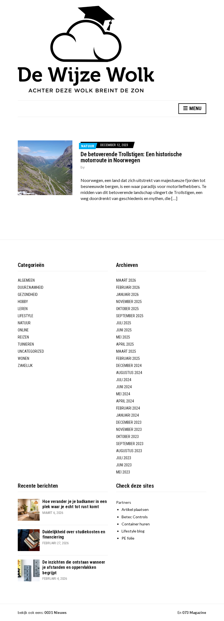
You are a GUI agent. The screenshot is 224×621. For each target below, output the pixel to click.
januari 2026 (127, 294)
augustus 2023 (129, 451)
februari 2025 (128, 358)
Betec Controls (135, 516)
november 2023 (129, 429)
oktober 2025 (127, 309)
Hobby (23, 301)
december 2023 (129, 422)
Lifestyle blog (133, 531)
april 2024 (125, 401)
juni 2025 (124, 330)
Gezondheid (28, 294)
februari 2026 (128, 287)
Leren (23, 309)
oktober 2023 (127, 436)
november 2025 (129, 301)
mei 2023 (123, 472)
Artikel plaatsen (135, 509)
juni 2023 (124, 465)
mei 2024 (123, 394)
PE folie (128, 538)
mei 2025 (123, 337)
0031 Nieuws (55, 612)
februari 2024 (128, 408)
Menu (194, 108)
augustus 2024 (129, 372)
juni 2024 (124, 387)
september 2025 (129, 316)
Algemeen (26, 280)
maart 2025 (126, 351)
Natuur (87, 146)
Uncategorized (31, 351)
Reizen (23, 337)
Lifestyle (25, 316)
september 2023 (129, 444)
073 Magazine (194, 612)
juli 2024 (123, 380)
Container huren (136, 524)
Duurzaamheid (30, 287)
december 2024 (129, 365)
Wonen (23, 358)
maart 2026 (126, 280)
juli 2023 (123, 458)
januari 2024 (127, 415)
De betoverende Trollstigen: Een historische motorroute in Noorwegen (131, 157)
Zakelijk (25, 365)
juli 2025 (123, 323)
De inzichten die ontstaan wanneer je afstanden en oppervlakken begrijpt (73, 567)
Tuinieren (26, 344)
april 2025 (125, 344)
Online (23, 330)
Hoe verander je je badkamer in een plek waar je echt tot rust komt (74, 504)
